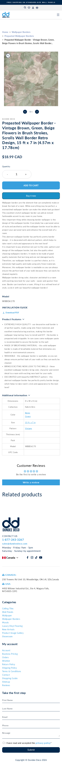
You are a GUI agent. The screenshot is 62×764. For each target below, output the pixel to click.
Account (6, 650)
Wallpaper (7, 615)
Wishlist (6, 661)
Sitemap (6, 682)
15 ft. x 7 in (30, 422)
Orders (5, 657)
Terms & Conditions (11, 671)
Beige (27, 413)
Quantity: (14, 170)
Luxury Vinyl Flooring (12, 626)
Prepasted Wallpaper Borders (19, 36)
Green (28, 416)
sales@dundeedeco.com (14, 543)
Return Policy (8, 664)
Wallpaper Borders (21, 32)
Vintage (28, 428)
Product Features (11, 319)
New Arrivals (8, 629)
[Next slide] (37, 112)
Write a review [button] (31, 482)
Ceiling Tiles (8, 608)
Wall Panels (7, 612)
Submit (31, 750)
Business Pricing (10, 654)
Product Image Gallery (13, 633)
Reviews (6, 685)
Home (5, 32)
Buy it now (31, 196)
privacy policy (43, 743)
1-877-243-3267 (13, 539)
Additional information (14, 395)
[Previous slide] (25, 112)
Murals (5, 622)
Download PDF (12, 312)
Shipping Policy (9, 668)
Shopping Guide (9, 678)
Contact (6, 675)
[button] (37, 8)
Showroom (7, 636)
